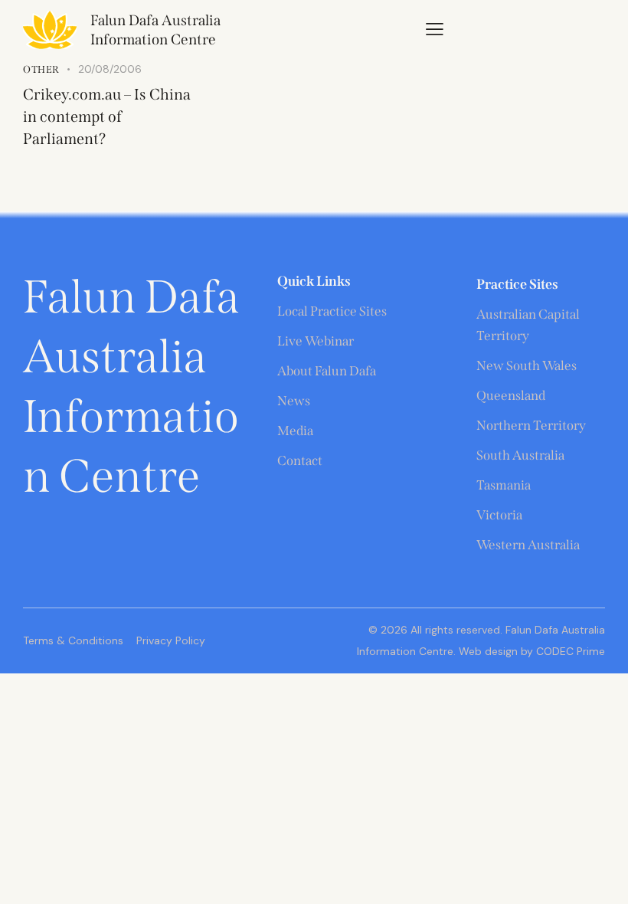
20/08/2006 (110, 69)
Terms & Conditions (73, 640)
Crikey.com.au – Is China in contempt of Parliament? (107, 116)
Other (41, 69)
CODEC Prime (569, 651)
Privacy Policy (170, 640)
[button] (434, 28)
